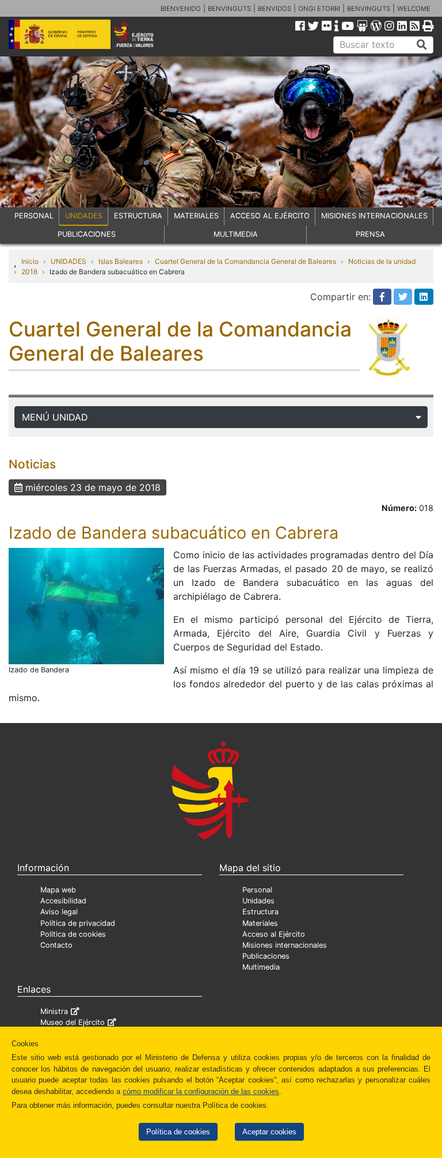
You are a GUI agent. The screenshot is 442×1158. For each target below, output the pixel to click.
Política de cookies (178, 1131)
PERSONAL (34, 215)
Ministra (54, 1011)
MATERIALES (196, 215)
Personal (257, 889)
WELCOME (413, 9)
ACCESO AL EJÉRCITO (270, 215)
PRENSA (370, 234)
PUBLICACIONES (87, 234)
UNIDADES (83, 215)
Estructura (260, 911)
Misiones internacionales (284, 945)
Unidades (258, 900)
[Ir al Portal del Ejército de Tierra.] (141, 33)
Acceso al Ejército (273, 934)
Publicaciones (265, 956)
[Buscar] (421, 45)
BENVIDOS (274, 9)
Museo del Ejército (72, 1022)
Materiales (260, 923)
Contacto (56, 945)
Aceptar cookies (269, 1131)
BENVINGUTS (229, 9)
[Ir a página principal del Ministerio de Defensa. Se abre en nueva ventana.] (59, 33)
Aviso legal (59, 911)
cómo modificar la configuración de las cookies (201, 1091)
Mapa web (58, 889)
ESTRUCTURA (138, 215)
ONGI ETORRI (319, 9)
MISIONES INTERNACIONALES (374, 215)
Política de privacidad (77, 923)
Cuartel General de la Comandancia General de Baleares (245, 261)
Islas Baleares (120, 261)
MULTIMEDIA (236, 234)
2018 (29, 271)
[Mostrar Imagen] (86, 605)
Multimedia (261, 967)
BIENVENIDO (181, 9)
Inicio (30, 261)
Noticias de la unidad (382, 261)
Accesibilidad (63, 900)
